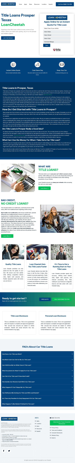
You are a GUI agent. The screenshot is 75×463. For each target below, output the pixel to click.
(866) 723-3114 (55, 418)
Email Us (54, 438)
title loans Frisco (48, 94)
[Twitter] (9, 451)
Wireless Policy (55, 435)
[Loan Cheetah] (8, 4)
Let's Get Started (8, 38)
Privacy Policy (55, 427)
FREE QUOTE (44, 299)
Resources (36, 4)
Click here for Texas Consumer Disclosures (61, 422)
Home (20, 4)
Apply (25, 4)
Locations (44, 4)
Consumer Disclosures (57, 432)
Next (46, 45)
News (30, 4)
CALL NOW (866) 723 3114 (61, 299)
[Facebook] (3, 451)
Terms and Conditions (57, 430)
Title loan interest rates (19, 135)
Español (51, 4)
